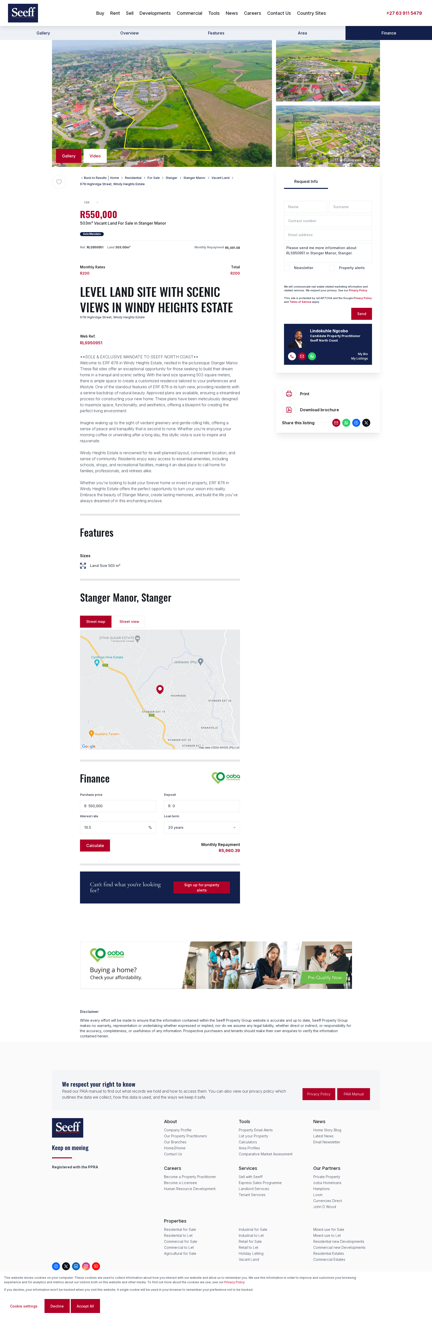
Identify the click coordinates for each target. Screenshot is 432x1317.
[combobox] (93, 202)
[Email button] (302, 356)
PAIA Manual (354, 1094)
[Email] (336, 423)
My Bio (363, 354)
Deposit (170, 795)
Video (95, 155)
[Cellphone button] (292, 356)
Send (361, 314)
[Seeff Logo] (23, 13)
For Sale (154, 178)
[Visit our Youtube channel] (96, 1266)
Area (302, 32)
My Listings (359, 358)
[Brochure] (289, 410)
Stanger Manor (195, 178)
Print (304, 393)
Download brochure (319, 409)
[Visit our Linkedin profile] (76, 1266)
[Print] (289, 394)
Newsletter (303, 268)
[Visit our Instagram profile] (86, 1266)
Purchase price (91, 795)
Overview (129, 32)
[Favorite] (59, 182)
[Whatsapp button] (312, 356)
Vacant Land (221, 178)
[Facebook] (356, 423)
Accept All (85, 1306)
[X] (366, 423)
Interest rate (89, 816)
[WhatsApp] (346, 423)
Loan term (171, 816)
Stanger (172, 178)
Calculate (95, 845)
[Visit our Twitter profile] (66, 1266)
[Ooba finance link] (226, 778)
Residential (133, 178)
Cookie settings (24, 1306)
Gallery (43, 32)
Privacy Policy (234, 1282)
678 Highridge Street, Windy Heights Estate (112, 184)
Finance (389, 32)
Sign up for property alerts (201, 887)
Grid (370, 160)
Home (114, 178)
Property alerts (352, 268)
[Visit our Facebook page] (56, 1266)
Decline (57, 1306)
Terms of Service (300, 301)
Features (216, 32)
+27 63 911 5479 (404, 13)
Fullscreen (352, 160)
